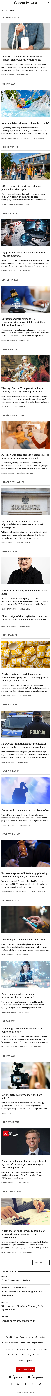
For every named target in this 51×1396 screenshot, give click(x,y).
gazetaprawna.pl (42, 1349)
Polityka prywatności (10, 1343)
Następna (40, 1262)
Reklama (23, 1337)
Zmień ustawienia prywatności (32, 1343)
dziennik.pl (7, 1349)
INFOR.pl (22, 1349)
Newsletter (22, 1355)
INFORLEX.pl (31, 1349)
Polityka (4, 1276)
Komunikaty (33, 1337)
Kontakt (9, 1337)
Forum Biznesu (38, 1355)
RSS (47, 1343)
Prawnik (4, 1302)
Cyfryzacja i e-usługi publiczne (13, 1288)
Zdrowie (4, 1317)
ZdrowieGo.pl (12, 1355)
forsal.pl (15, 1349)
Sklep (29, 1355)
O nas (16, 1337)
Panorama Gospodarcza (25, 1361)
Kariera (42, 1337)
